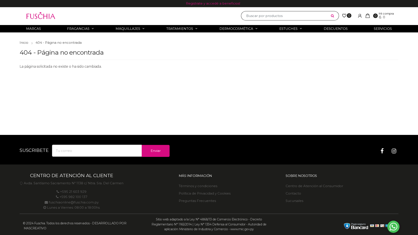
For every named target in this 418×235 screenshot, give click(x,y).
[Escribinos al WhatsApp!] (393, 228)
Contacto (293, 193)
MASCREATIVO (34, 228)
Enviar (156, 151)
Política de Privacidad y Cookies (205, 193)
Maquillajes (128, 29)
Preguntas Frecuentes (197, 201)
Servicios (383, 29)
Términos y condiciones (198, 186)
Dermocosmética (236, 29)
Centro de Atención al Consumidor (314, 186)
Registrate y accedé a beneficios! (213, 3)
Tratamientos (179, 29)
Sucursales (294, 201)
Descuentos (336, 29)
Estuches (288, 29)
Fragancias (78, 29)
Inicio (24, 42)
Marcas (33, 29)
